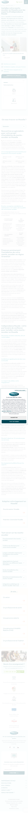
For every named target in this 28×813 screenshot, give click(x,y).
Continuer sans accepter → (20, 390)
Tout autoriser (14, 421)
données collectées (6, 411)
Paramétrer (14, 417)
